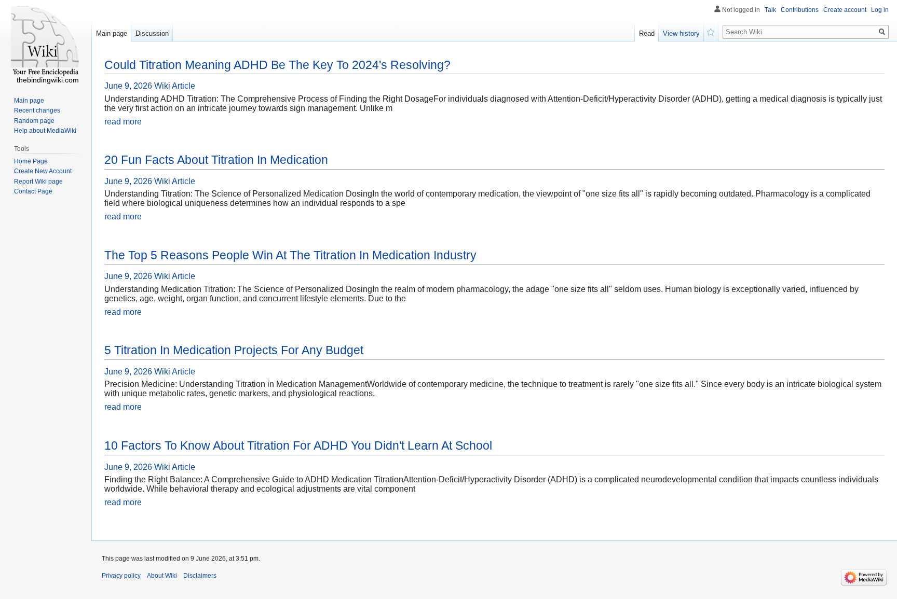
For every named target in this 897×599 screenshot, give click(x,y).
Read (647, 33)
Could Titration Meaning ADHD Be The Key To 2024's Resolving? (277, 65)
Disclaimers (199, 575)
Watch (711, 31)
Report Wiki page (38, 181)
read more (123, 121)
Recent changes (37, 110)
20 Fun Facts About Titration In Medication (216, 159)
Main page (111, 33)
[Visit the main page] (45, 41)
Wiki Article (174, 85)
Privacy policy (121, 575)
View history (681, 33)
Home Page (31, 161)
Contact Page (33, 191)
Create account (844, 9)
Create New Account (43, 171)
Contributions (800, 9)
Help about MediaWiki (45, 130)
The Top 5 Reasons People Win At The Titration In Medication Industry (290, 255)
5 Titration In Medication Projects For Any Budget (233, 350)
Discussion (152, 33)
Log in (880, 9)
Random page (34, 120)
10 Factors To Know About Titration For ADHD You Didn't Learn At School (298, 445)
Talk (770, 9)
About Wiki (162, 575)
